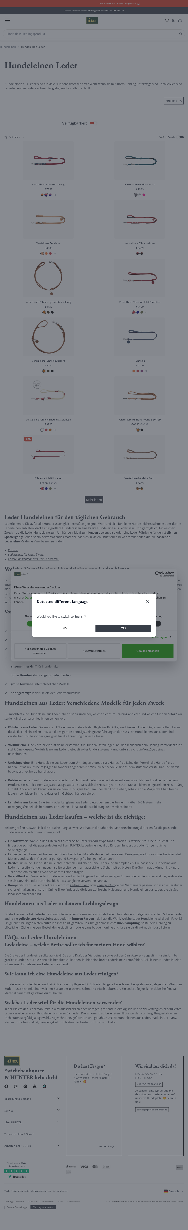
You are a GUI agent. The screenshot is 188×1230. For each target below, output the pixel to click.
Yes (123, 628)
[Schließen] (147, 601)
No (65, 628)
